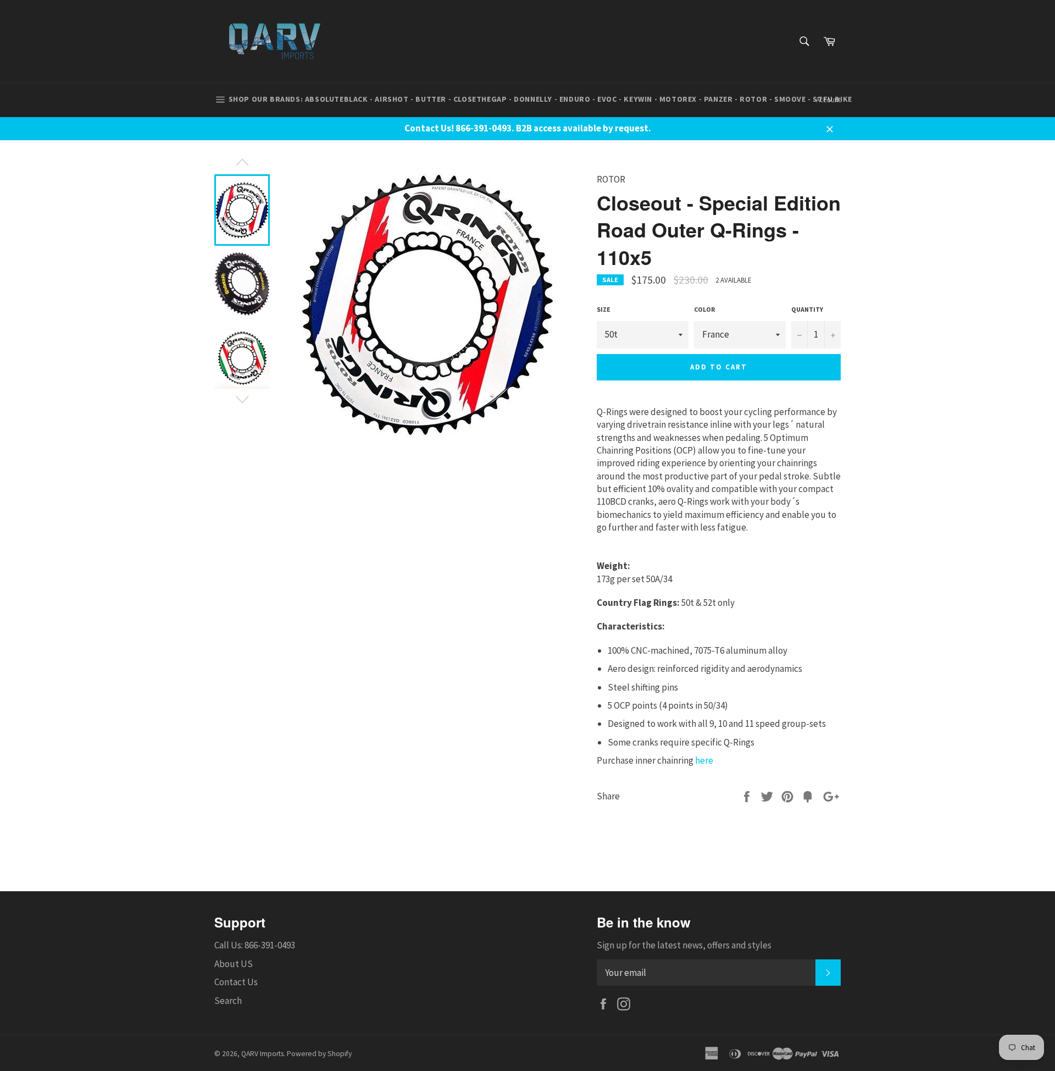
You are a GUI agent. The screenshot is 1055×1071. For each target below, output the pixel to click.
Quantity (807, 309)
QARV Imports (262, 1053)
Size (603, 309)
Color (704, 309)
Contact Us (236, 982)
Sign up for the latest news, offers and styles (684, 945)
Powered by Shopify (319, 1053)
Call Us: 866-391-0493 (254, 945)
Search (228, 1001)
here (704, 760)
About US (233, 964)
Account (828, 99)
